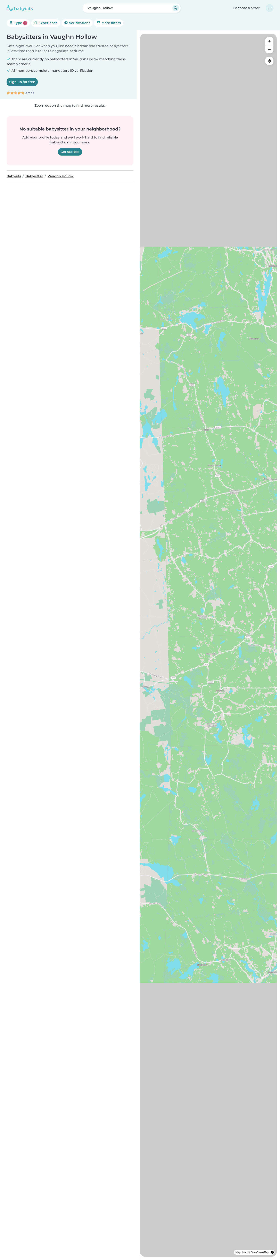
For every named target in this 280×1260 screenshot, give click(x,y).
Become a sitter (246, 8)
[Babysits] (20, 8)
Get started (70, 152)
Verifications (79, 23)
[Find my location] (269, 61)
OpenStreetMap (260, 1252)
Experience (48, 23)
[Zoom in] (269, 41)
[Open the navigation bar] (269, 8)
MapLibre (241, 1252)
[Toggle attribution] (272, 1252)
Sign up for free (22, 82)
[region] (208, 645)
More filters (111, 23)
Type (19, 23)
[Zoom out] (269, 49)
